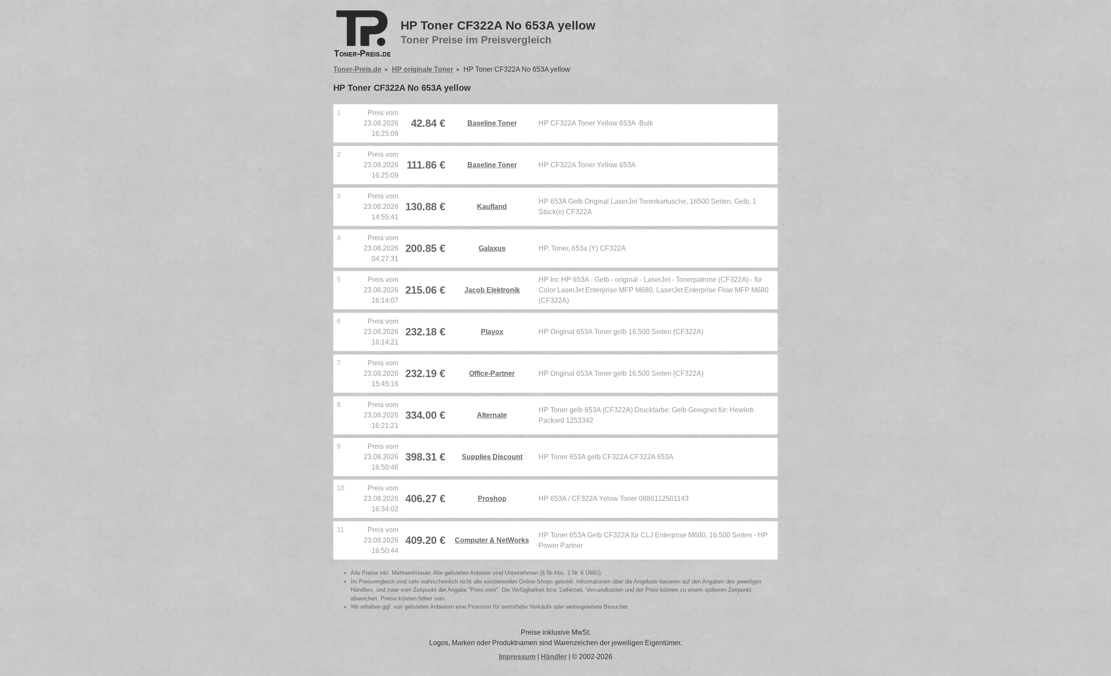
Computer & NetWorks (492, 540)
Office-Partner (492, 373)
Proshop (492, 498)
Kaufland (492, 206)
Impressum (517, 656)
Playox (492, 331)
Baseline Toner (492, 123)
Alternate (492, 415)
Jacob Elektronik (492, 290)
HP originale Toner (422, 69)
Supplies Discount (492, 457)
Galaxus (492, 248)
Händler (554, 656)
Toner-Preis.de (357, 69)
